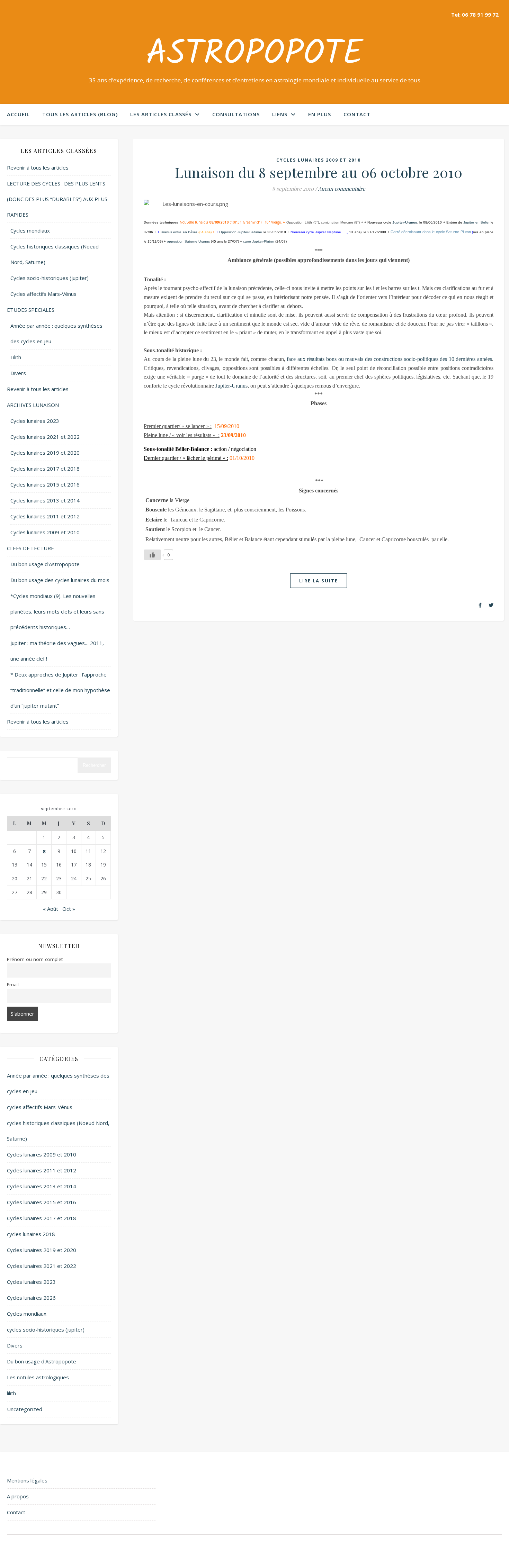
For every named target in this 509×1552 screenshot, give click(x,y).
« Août (50, 908)
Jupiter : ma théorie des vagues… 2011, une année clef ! (57, 650)
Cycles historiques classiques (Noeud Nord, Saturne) (54, 254)
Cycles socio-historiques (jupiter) (49, 277)
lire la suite (318, 581)
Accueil (18, 114)
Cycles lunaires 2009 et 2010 (45, 532)
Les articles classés (160, 114)
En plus (319, 114)
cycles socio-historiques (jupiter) (45, 1329)
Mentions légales (27, 1480)
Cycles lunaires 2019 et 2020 (45, 452)
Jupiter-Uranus (404, 222)
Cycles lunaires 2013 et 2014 (45, 500)
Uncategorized (24, 1409)
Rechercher (94, 765)
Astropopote (254, 54)
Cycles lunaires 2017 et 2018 (45, 468)
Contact (356, 114)
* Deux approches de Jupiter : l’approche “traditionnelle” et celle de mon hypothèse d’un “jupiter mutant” (60, 690)
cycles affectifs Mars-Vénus (39, 1107)
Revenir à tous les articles (38, 167)
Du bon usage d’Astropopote (45, 564)
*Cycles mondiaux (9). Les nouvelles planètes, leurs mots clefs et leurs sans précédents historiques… (57, 611)
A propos (18, 1496)
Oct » (68, 908)
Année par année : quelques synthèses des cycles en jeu (56, 333)
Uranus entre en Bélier (179, 232)
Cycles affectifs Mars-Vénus (43, 293)
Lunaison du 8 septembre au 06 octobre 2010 (318, 172)
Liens (279, 114)
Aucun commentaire (341, 188)
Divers (18, 373)
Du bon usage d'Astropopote (41, 1361)
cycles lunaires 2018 (31, 1234)
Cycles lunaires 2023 (34, 420)
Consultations (236, 114)
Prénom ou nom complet (35, 959)
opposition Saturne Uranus (188, 241)
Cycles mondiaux (30, 230)
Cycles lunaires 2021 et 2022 (45, 436)
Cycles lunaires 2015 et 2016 (45, 484)
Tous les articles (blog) (80, 114)
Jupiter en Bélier (476, 222)
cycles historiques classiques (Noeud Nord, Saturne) (58, 1130)
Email (13, 984)
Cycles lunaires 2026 (31, 1297)
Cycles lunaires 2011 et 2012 (45, 516)
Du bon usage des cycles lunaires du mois (59, 580)
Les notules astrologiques (38, 1377)
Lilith (15, 357)
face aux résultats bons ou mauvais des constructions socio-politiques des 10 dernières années (389, 359)
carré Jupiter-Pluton (258, 241)
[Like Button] (152, 555)
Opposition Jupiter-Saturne (240, 232)
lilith (11, 1393)
